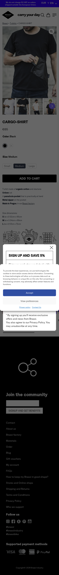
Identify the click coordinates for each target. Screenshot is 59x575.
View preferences (29, 301)
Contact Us (36, 307)
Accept (29, 292)
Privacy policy (24, 307)
